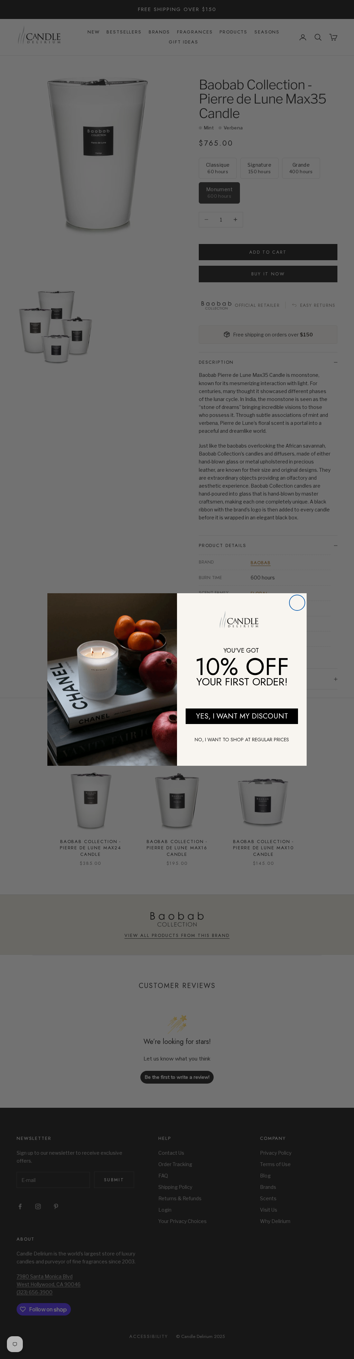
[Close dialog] (297, 602)
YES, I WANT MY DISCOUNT (242, 716)
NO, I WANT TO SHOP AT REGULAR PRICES (242, 739)
